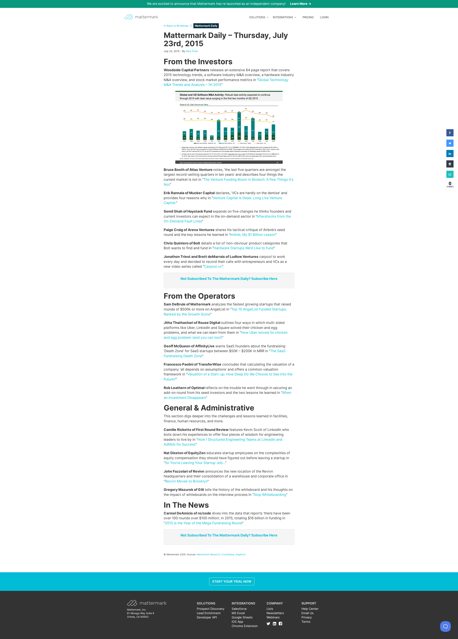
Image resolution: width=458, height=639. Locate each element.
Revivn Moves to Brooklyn (186, 481)
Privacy (306, 617)
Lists (270, 609)
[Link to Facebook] (280, 623)
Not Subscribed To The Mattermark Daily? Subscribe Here (229, 278)
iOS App (237, 621)
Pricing (308, 17)
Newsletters (275, 613)
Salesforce (239, 609)
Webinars (273, 617)
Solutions (258, 17)
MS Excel (238, 613)
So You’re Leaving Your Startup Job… (195, 463)
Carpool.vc (213, 266)
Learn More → (300, 4)
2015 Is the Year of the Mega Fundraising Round (203, 523)
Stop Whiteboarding (270, 494)
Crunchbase (227, 554)
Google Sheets (242, 617)
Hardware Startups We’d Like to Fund (244, 248)
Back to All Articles (177, 25)
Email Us (307, 613)
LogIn (324, 17)
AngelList (240, 554)
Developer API (207, 617)
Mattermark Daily (206, 25)
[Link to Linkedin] (275, 623)
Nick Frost (192, 51)
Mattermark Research (208, 554)
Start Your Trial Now (231, 581)
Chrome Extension (245, 626)
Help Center (309, 609)
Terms (305, 621)
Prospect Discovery (210, 609)
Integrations (283, 17)
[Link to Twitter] (269, 623)
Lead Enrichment (209, 613)
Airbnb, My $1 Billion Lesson (252, 234)
